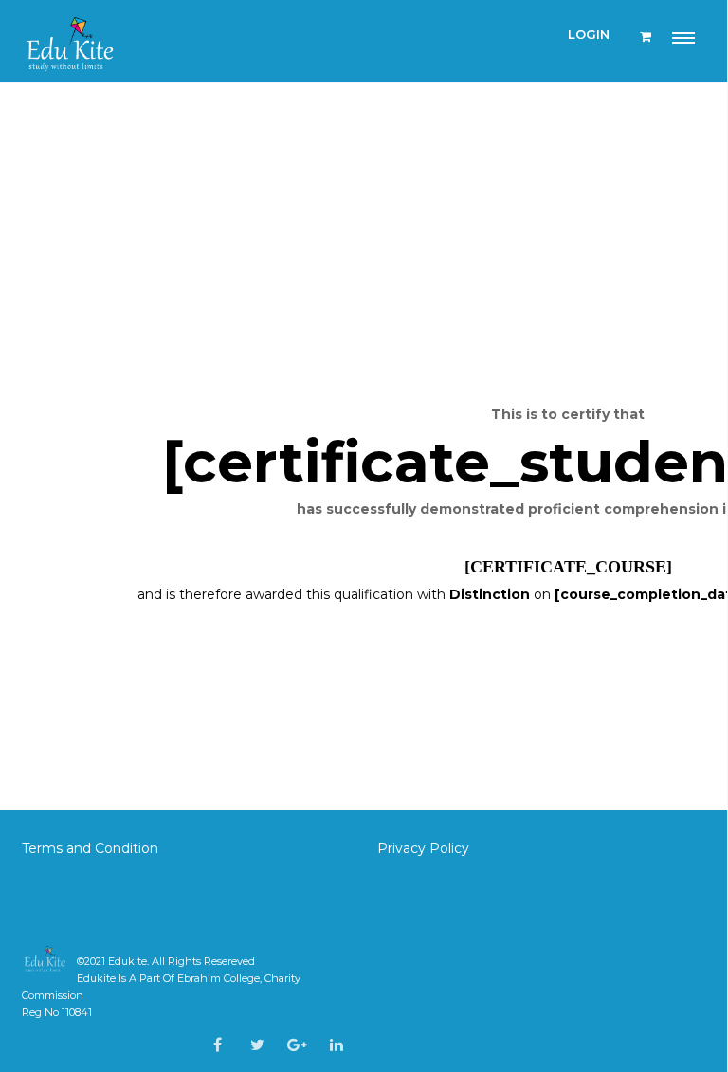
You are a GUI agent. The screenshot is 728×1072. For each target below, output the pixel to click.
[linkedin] (336, 1045)
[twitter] (257, 1045)
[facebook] (217, 1045)
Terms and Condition (92, 848)
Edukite (127, 961)
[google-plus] (297, 1045)
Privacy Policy (423, 848)
